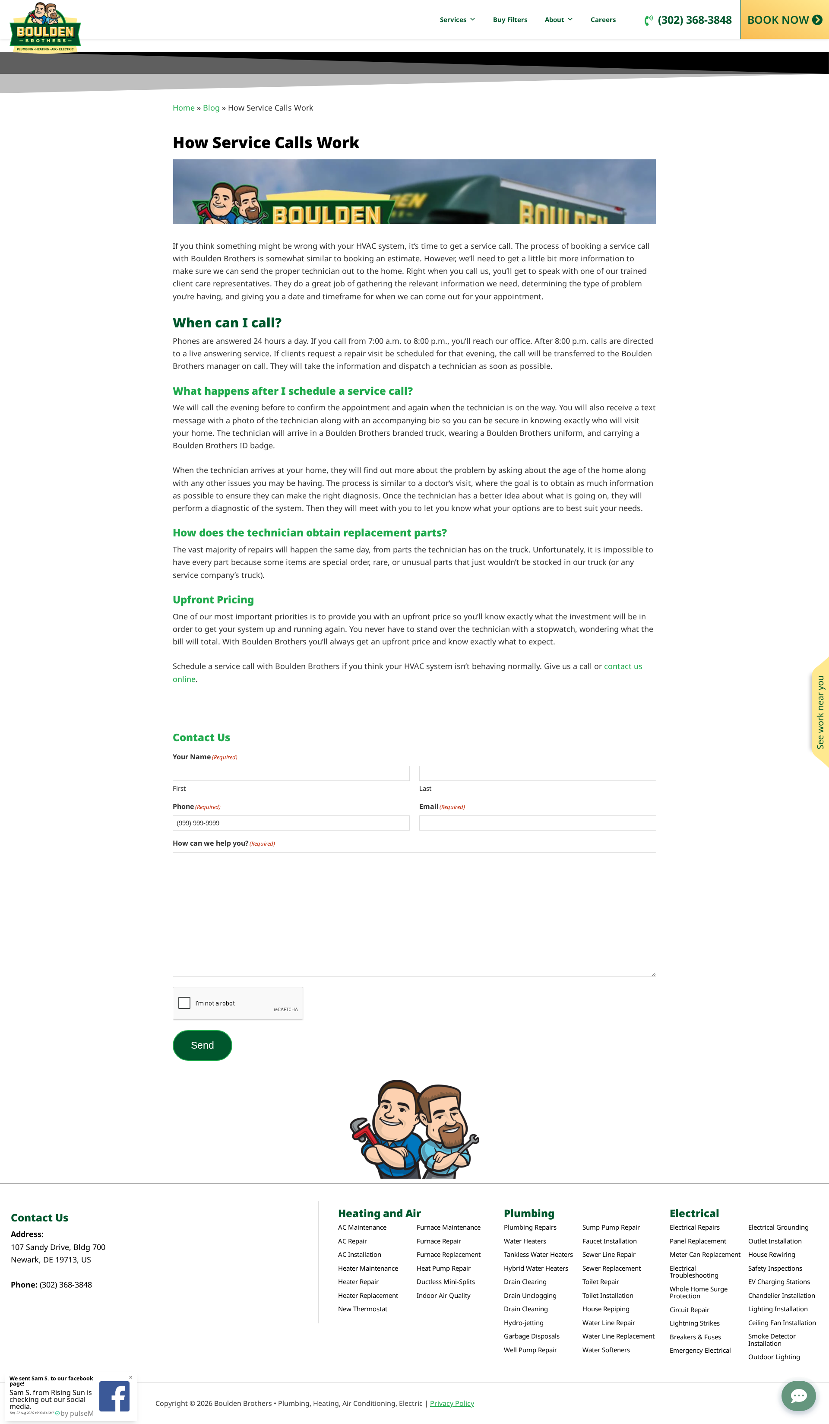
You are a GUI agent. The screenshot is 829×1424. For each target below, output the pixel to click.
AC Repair (352, 1241)
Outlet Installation (775, 1241)
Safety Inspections (775, 1268)
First (179, 788)
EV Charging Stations (779, 1281)
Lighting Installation (778, 1309)
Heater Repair (358, 1281)
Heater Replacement (368, 1295)
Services (453, 19)
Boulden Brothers (45, 28)
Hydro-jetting (524, 1322)
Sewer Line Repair (609, 1254)
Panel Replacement (698, 1241)
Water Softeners (606, 1350)
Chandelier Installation (781, 1295)
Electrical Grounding (778, 1227)
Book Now (778, 19)
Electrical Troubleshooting (694, 1272)
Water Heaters (525, 1241)
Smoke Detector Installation (772, 1339)
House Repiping (606, 1309)
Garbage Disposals (532, 1336)
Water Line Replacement (618, 1336)
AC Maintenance (362, 1227)
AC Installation (359, 1254)
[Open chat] (799, 1396)
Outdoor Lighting (774, 1357)
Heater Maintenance (368, 1268)
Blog (211, 107)
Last (425, 788)
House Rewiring (771, 1254)
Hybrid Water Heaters (536, 1268)
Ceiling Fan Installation (782, 1322)
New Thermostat (362, 1309)
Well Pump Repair (530, 1350)
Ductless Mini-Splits (446, 1281)
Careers (603, 19)
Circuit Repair (689, 1309)
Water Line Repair (608, 1322)
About (554, 19)
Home (184, 107)
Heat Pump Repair (444, 1268)
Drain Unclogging (530, 1295)
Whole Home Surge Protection (699, 1292)
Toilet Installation (607, 1295)
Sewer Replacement (611, 1268)
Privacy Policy (452, 1403)
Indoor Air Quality (444, 1295)
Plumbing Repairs (530, 1227)
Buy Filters (510, 19)
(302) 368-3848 (695, 19)
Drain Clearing (525, 1281)
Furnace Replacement (449, 1254)
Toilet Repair (600, 1281)
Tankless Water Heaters (538, 1254)
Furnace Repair (439, 1241)
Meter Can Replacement (705, 1254)
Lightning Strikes (695, 1323)
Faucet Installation (609, 1241)
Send (202, 1045)
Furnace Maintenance (449, 1227)
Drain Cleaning (526, 1309)
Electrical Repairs (695, 1227)
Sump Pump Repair (611, 1227)
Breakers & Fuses (695, 1337)
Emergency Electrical (700, 1350)
